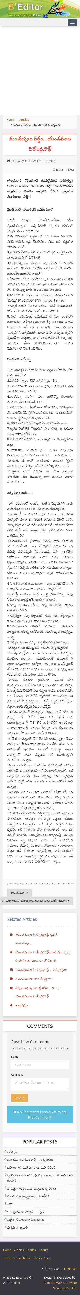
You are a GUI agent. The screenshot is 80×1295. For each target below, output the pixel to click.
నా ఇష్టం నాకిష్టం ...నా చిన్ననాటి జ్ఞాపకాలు (31, 1188)
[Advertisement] (40, 71)
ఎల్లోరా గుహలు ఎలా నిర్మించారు (25, 1219)
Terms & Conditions (16, 1258)
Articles (24, 119)
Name (14, 1056)
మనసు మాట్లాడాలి (17, 1227)
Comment (17, 1074)
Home (10, 119)
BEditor (15, 1283)
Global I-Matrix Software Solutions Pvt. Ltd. (61, 1285)
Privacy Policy (42, 1258)
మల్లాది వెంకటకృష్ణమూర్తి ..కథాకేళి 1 (28, 1196)
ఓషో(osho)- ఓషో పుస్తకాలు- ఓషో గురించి (31, 1167)
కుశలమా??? (20, 893)
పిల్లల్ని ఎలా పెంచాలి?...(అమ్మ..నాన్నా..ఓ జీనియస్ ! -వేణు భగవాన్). (41, 1178)
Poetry (43, 1250)
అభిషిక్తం (21, 1006)
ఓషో (9, 1204)
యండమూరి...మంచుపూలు (33, 979)
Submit (19, 1098)
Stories (31, 1250)
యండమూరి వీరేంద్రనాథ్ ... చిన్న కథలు (41, 970)
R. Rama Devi (65, 169)
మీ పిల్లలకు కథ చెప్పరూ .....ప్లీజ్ (25, 1211)
